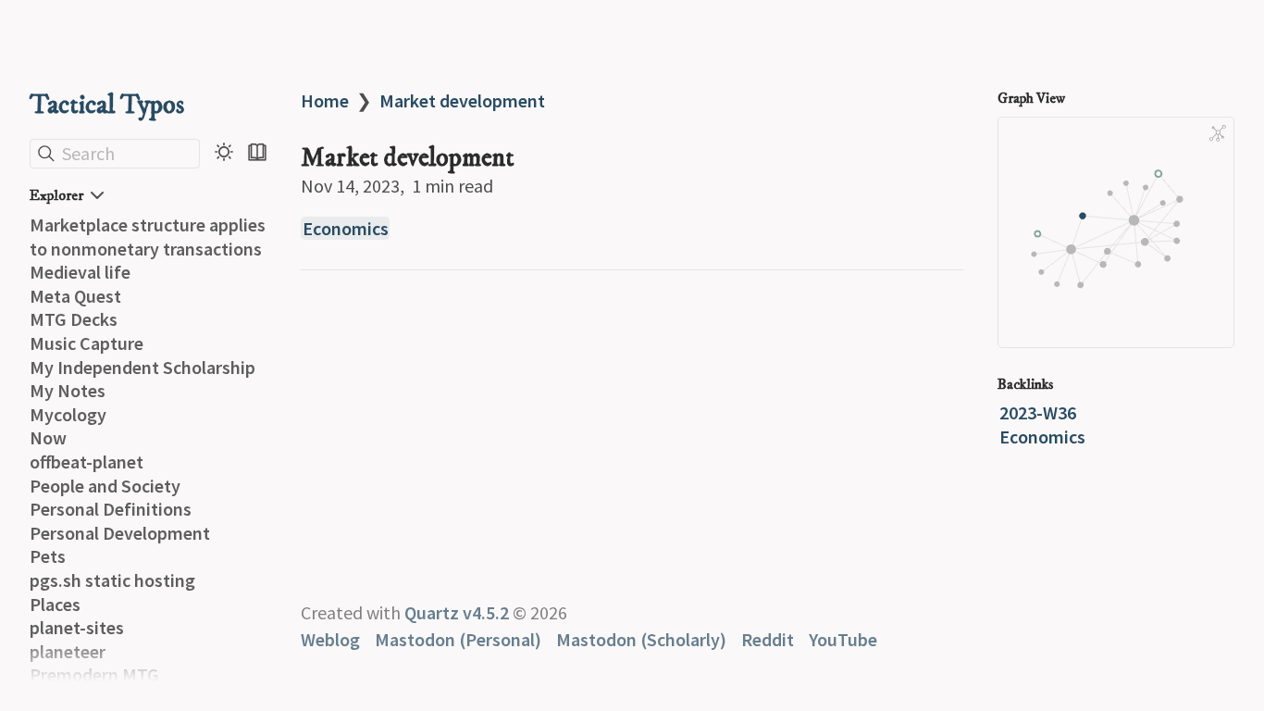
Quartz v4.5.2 (456, 612)
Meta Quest (75, 295)
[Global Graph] (1218, 133)
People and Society (105, 485)
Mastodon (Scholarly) (641, 639)
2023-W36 (1037, 412)
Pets (48, 556)
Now (48, 437)
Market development (462, 100)
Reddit (767, 639)
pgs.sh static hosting (112, 580)
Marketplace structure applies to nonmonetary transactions (148, 236)
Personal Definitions (111, 508)
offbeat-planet (86, 461)
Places (55, 604)
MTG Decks (74, 319)
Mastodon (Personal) (458, 639)
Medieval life (80, 271)
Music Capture (86, 343)
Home (325, 100)
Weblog (330, 639)
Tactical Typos (107, 105)
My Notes (67, 390)
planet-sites (77, 627)
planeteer (67, 651)
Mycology (68, 414)
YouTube (843, 639)
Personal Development (120, 532)
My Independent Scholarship (142, 367)
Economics (346, 228)
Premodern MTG (94, 674)
